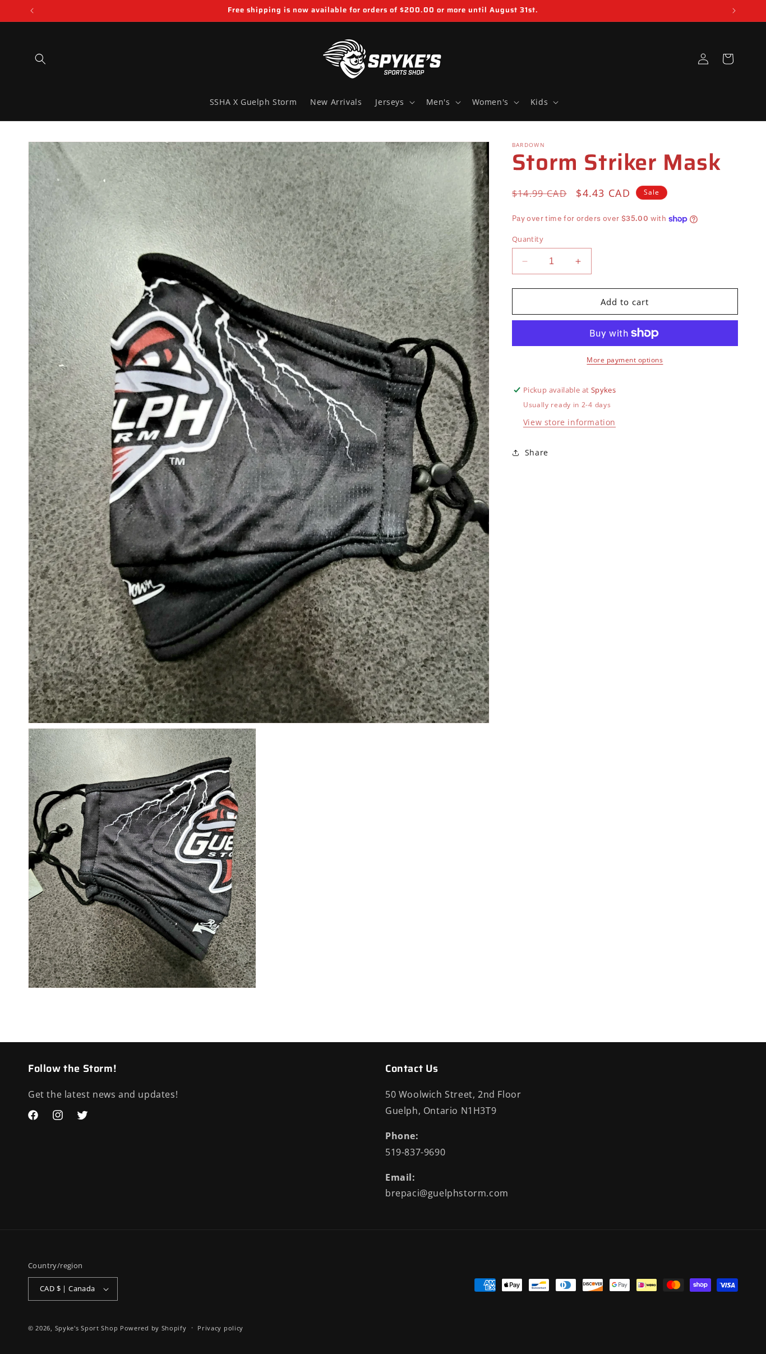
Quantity (527, 239)
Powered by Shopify (153, 1328)
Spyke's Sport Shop (86, 1328)
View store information (569, 422)
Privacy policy (220, 1328)
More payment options (625, 360)
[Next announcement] (734, 10)
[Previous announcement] (32, 10)
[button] (40, 59)
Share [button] (536, 453)
